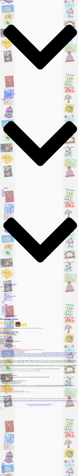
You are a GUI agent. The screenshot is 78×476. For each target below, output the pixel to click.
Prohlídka (3, 192)
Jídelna (3, 465)
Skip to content (2, 0)
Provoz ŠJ (6, 188)
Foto (3, 193)
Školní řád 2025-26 (7, 295)
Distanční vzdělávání (7, 95)
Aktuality (3, 98)
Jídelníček (6, 187)
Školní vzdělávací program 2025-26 (10, 296)
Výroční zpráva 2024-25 (8, 94)
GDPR (3, 194)
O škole (3, 463)
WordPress (8, 474)
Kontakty (3, 195)
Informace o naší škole (8, 91)
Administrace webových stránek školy (10, 315)
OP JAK (5, 96)
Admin (3, 472)
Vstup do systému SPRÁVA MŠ (9, 316)
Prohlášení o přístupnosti (8, 97)
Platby (3, 190)
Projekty (5, 92)
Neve (1, 474)
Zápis (3, 191)
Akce (3, 189)
